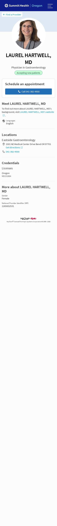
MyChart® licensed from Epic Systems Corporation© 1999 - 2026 (28, 222)
